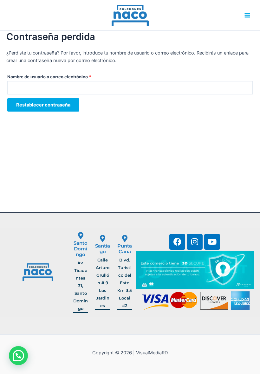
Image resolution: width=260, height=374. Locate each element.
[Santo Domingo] (80, 235)
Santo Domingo (81, 248)
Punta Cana (124, 249)
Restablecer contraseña (43, 105)
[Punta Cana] (124, 238)
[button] (18, 355)
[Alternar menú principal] (247, 15)
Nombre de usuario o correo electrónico (60, 76)
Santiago (102, 249)
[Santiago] (102, 238)
